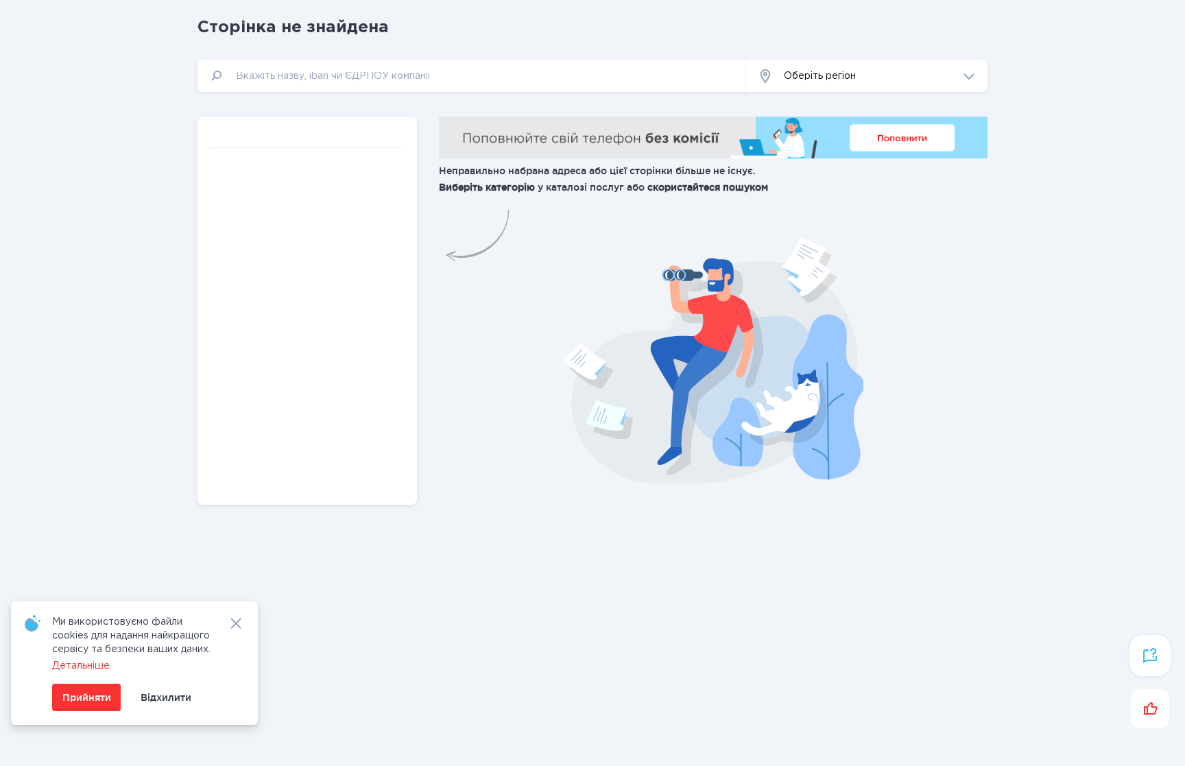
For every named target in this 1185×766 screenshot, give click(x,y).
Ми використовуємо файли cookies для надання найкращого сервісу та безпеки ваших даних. (131, 636)
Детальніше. (82, 666)
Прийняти (86, 697)
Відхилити (166, 697)
